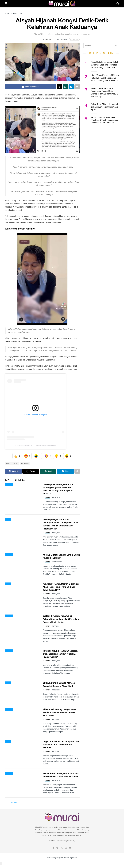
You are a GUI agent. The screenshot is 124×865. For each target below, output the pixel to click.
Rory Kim (48, 39)
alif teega (25, 463)
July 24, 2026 (56, 497)
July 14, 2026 (56, 594)
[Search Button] (117, 3)
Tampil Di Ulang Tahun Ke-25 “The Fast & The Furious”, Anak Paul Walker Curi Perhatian (104, 120)
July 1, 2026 (55, 751)
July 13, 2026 (56, 661)
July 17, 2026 (56, 532)
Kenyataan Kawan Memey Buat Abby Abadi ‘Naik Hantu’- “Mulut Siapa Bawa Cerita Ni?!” (61, 587)
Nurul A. (47, 497)
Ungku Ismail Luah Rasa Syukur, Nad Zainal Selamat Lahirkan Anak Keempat (61, 744)
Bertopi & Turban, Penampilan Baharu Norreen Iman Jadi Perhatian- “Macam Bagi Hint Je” (61, 619)
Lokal (20, 13)
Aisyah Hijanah (12, 463)
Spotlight (14, 13)
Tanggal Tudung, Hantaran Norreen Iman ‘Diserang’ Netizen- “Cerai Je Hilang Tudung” (60, 654)
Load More (13, 803)
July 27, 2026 (56, 780)
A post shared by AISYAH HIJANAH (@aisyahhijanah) (35, 445)
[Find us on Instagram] (66, 847)
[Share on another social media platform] (77, 86)
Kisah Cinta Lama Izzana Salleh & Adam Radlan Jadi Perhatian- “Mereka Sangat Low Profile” (104, 65)
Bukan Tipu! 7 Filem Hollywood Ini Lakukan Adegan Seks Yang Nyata (104, 107)
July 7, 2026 (55, 626)
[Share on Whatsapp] (65, 86)
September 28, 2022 (60, 39)
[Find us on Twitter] (62, 847)
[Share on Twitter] (59, 86)
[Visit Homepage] (62, 4)
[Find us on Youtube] (70, 847)
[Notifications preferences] (1, 863)
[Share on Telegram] (71, 86)
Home (7, 13)
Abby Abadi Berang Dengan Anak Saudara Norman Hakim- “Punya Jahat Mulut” (59, 712)
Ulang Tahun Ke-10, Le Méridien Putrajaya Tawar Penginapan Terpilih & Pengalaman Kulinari (105, 78)
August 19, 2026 (57, 561)
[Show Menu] (6, 3)
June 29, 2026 (56, 690)
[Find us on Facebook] (53, 847)
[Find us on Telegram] (57, 847)
